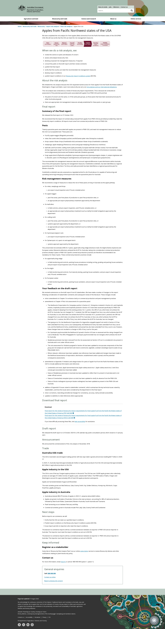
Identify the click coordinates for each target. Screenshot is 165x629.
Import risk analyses (52, 26)
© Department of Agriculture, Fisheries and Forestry (32, 621)
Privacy (44, 617)
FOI (49, 617)
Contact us (124, 7)
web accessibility (80, 421)
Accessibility (29, 617)
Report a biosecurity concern (53, 581)
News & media (102, 7)
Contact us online (50, 577)
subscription (84, 551)
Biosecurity (41, 26)
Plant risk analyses (66, 26)
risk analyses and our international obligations (102, 87)
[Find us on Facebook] (19, 624)
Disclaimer (37, 617)
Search (131, 11)
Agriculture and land (31, 19)
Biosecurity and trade (59, 19)
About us (113, 19)
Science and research (88, 19)
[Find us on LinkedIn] (27, 624)
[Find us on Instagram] (32, 624)
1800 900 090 (51, 573)
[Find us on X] (23, 624)
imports (63, 562)
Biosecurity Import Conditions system (78, 76)
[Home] (31, 9)
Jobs (110, 7)
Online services (136, 19)
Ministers (116, 7)
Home (19, 26)
